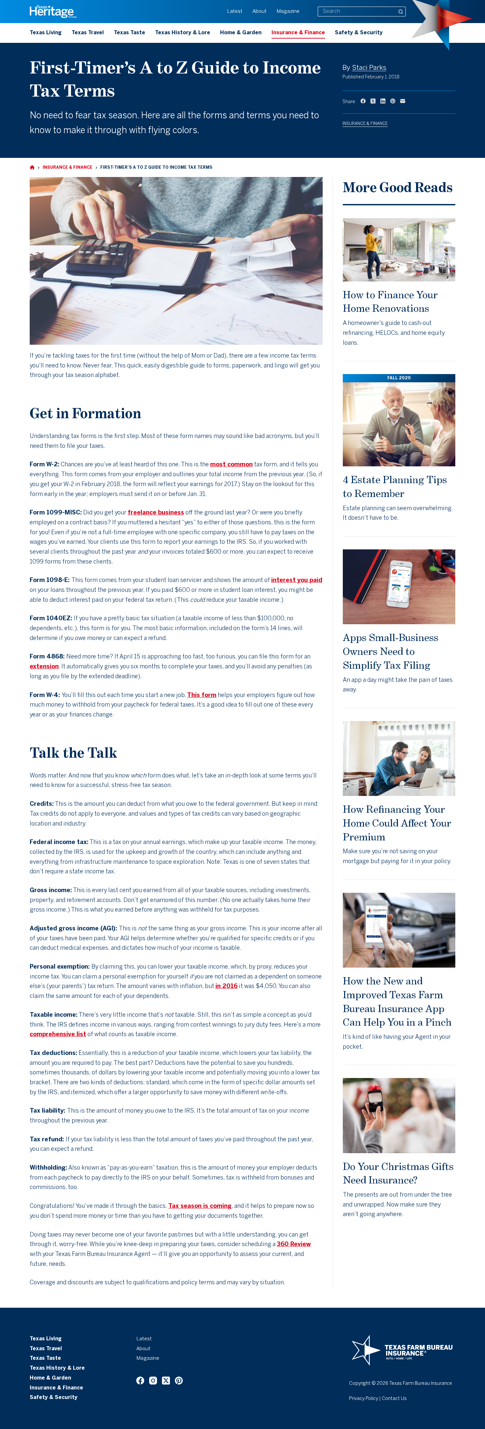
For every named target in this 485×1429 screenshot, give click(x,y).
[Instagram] (153, 1381)
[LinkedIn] (382, 101)
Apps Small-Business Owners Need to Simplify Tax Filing (390, 651)
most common (231, 465)
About (259, 11)
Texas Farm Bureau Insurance (420, 1384)
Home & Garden (241, 33)
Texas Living (46, 33)
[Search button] (401, 11)
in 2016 (226, 986)
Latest (234, 11)
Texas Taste (129, 33)
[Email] (402, 101)
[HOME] (32, 167)
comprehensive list (58, 1034)
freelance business (156, 513)
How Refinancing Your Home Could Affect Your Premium (397, 822)
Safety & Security (359, 33)
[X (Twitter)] (373, 101)
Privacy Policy (363, 1399)
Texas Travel (88, 33)
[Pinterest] (392, 101)
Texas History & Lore (182, 33)
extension (44, 667)
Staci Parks (369, 68)
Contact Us (394, 1399)
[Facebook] (363, 101)
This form (201, 695)
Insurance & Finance (298, 33)
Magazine (288, 11)
